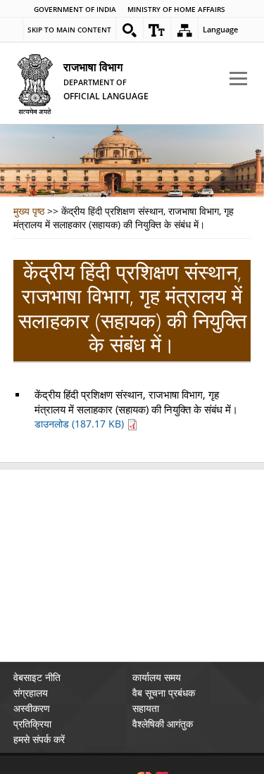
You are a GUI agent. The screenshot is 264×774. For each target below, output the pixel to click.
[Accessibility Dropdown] (157, 30)
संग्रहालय (30, 692)
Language (220, 29)
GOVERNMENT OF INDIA (75, 10)
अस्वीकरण (31, 708)
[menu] (238, 78)
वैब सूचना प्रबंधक (163, 692)
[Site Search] (129, 30)
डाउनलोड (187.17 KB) (80, 423)
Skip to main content (69, 30)
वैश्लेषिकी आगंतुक (162, 723)
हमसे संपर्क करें (39, 739)
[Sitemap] (184, 30)
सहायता (145, 708)
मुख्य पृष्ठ (28, 211)
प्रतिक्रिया (32, 723)
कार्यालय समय (156, 677)
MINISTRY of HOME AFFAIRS (176, 10)
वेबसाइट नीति (37, 677)
